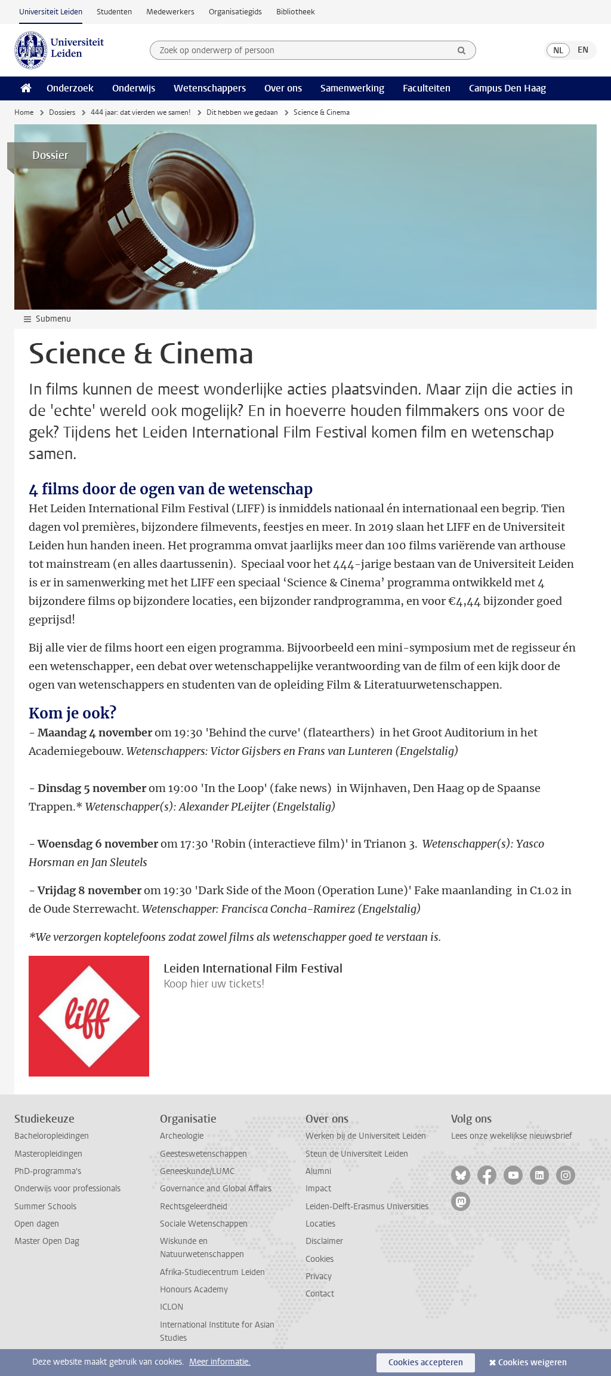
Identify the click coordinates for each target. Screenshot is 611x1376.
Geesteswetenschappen (203, 1154)
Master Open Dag (46, 1241)
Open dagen (36, 1224)
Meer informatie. (220, 1362)
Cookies (320, 1259)
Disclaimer (324, 1241)
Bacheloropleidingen (51, 1136)
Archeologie (181, 1136)
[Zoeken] (462, 50)
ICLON (171, 1307)
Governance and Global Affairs (215, 1188)
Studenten (114, 12)
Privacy (319, 1276)
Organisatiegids (235, 12)
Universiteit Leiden (50, 12)
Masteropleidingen (48, 1154)
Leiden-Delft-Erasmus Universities (367, 1206)
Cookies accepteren (425, 1362)
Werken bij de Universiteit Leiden (366, 1136)
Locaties (320, 1224)
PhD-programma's (47, 1171)
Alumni (318, 1171)
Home (23, 112)
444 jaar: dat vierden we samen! (141, 112)
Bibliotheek (295, 12)
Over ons (283, 88)
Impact (318, 1188)
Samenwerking (352, 88)
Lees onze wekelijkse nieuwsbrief (511, 1136)
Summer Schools (45, 1206)
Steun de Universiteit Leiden (357, 1154)
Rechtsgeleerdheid (193, 1206)
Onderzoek (70, 88)
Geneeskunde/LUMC (197, 1171)
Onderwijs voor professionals (67, 1188)
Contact (320, 1293)
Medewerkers (170, 12)
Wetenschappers (210, 88)
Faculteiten (426, 88)
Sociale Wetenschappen (204, 1224)
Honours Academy (194, 1289)
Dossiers (62, 112)
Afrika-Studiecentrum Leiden (212, 1272)
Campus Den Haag (507, 88)
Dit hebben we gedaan (242, 112)
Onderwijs (133, 88)
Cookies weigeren (532, 1362)
